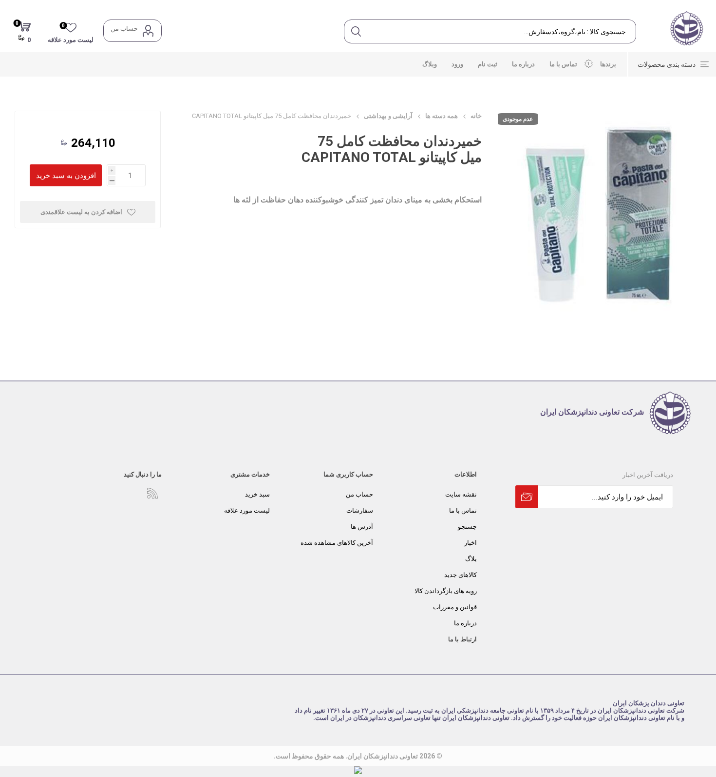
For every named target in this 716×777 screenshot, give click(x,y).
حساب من (124, 28)
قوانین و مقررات (455, 607)
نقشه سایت (461, 494)
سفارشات (359, 510)
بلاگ (471, 558)
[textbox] (501, 31)
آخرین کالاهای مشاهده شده (337, 542)
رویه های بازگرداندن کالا (446, 591)
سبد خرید (257, 494)
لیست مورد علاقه (247, 510)
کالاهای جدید (460, 574)
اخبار (470, 542)
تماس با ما (463, 510)
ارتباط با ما (462, 639)
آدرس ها (362, 526)
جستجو (467, 526)
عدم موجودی (518, 119)
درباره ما (465, 623)
